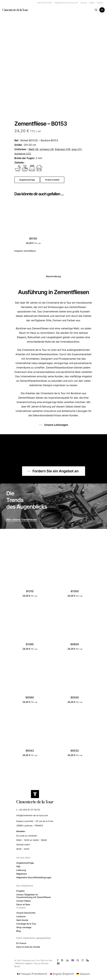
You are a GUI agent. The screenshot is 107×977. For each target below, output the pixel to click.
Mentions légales (24, 963)
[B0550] (74, 674)
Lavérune (21, 916)
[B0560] (29, 674)
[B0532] (74, 727)
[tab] (54, 276)
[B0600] (74, 620)
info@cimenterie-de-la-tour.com (32, 815)
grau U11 (77, 149)
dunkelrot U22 (22, 153)
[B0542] (29, 727)
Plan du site (46, 960)
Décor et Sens (23, 904)
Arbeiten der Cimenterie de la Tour (45, 393)
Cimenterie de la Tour (15, 9)
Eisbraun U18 (62, 149)
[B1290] (29, 620)
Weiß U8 (33, 149)
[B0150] (33, 217)
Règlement (21, 873)
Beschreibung (53, 276)
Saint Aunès (22, 920)
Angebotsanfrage (25, 863)
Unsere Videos (23, 901)
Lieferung (21, 870)
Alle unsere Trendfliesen (21, 519)
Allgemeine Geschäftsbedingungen (33, 877)
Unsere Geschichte (25, 912)
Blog (18, 931)
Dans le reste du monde (28, 947)
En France (21, 943)
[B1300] (74, 567)
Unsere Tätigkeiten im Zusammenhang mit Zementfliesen (33, 895)
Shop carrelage (23, 927)
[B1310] (29, 567)
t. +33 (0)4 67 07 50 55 (28, 809)
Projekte (20, 891)
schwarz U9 (47, 149)
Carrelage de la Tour (26, 923)
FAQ (18, 866)
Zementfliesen (30, 251)
